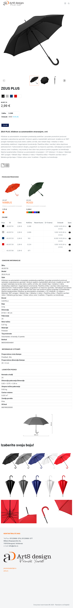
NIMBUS (7, 202)
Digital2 (66, 605)
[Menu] (65, 3)
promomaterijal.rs (10, 568)
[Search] (68, 3)
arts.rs (6, 571)
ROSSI (29, 202)
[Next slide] (64, 80)
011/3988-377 (27, 538)
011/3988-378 (15, 538)
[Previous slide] (4, 80)
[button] (34, 80)
